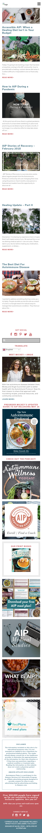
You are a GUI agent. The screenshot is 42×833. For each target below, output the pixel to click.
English (9, 350)
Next (32, 560)
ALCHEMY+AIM (21, 828)
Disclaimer (22, 823)
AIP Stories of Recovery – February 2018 (18, 147)
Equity (34, 823)
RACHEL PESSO (20, 826)
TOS (28, 823)
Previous (10, 560)
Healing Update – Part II (17, 205)
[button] (39, 3)
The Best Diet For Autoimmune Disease (15, 265)
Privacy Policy (11, 823)
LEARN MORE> (8, 399)
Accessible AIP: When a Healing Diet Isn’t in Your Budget (18, 30)
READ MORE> (8, 77)
